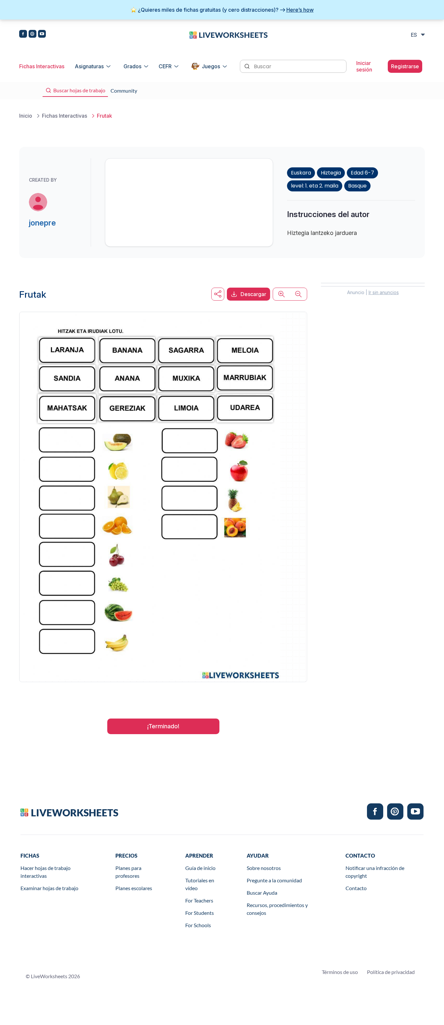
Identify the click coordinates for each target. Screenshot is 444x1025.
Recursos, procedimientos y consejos (277, 909)
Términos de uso (340, 972)
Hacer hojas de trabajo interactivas (45, 872)
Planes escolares (133, 888)
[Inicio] (228, 34)
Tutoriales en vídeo (199, 884)
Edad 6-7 (362, 172)
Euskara (301, 172)
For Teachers (199, 900)
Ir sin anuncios (384, 292)
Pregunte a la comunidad (274, 880)
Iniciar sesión (364, 66)
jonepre (42, 222)
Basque (357, 185)
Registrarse (405, 66)
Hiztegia (331, 172)
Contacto (356, 888)
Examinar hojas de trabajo (49, 888)
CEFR (165, 66)
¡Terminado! (163, 726)
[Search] (247, 65)
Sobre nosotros (264, 868)
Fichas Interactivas (41, 66)
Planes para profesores (128, 872)
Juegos (211, 66)
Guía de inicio (200, 868)
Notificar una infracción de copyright (375, 872)
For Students (199, 913)
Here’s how (300, 9)
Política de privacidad (391, 972)
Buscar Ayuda (262, 892)
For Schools (198, 925)
